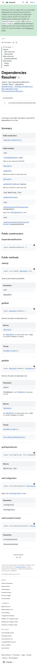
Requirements (6, 586)
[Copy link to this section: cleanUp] (10, 263)
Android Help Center (8, 633)
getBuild (7, 171)
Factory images (6, 595)
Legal (23, 655)
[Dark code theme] (34, 245)
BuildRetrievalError (11, 351)
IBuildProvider (7, 87)
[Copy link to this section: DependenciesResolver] (24, 240)
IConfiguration (22, 207)
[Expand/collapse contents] (12, 47)
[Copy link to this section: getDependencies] (19, 447)
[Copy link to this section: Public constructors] (25, 234)
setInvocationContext (12, 222)
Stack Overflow (6, 645)
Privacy (5, 658)
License (29, 655)
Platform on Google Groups (10, 619)
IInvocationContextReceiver (12, 91)
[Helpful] (13, 42)
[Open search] (23, 2)
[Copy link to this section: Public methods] (20, 258)
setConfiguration (10, 207)
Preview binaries (6, 592)
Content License (20, 567)
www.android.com (7, 639)
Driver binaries (6, 598)
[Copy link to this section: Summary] (14, 128)
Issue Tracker (5, 648)
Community (16, 655)
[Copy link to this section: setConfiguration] (18, 478)
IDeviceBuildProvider (10, 89)
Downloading (6, 589)
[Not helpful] (16, 42)
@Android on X (6, 606)
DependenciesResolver (12, 140)
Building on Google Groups (10, 622)
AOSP (3, 39)
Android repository (7, 583)
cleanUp (6, 158)
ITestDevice (15, 184)
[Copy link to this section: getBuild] (10, 303)
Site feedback (13, 658)
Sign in (32, 2)
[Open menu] (3, 2)
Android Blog (5, 612)
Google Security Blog (8, 616)
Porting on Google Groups (9, 625)
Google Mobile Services (9, 642)
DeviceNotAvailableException (14, 437)
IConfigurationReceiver (24, 87)
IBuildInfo (14, 158)
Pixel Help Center (7, 636)
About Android (6, 655)
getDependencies (10, 197)
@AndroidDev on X (7, 609)
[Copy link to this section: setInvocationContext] (22, 518)
